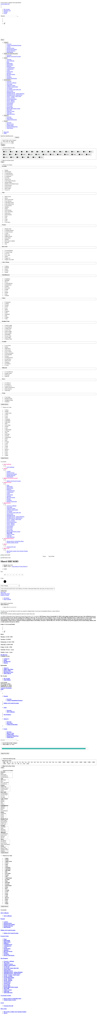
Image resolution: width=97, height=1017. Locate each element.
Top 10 (8, 552)
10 (44, 151)
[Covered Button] (5, 793)
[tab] (50, 466)
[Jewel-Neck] (4, 831)
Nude (6, 446)
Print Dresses (8, 210)
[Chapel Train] (4, 823)
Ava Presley (9, 511)
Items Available (7, 599)
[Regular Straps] (4, 848)
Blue (6, 423)
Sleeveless (7, 390)
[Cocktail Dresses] (7, 777)
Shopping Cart (7, 10)
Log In (5, 13)
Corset (6, 233)
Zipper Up (7, 258)
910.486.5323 (4, 654)
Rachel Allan (10, 530)
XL (35, 157)
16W (31, 154)
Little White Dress (9, 204)
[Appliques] (4, 807)
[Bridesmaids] (7, 774)
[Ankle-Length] (4, 820)
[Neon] (2, 802)
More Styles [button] (4, 1008)
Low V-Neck (8, 351)
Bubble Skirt (8, 229)
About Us (6, 668)
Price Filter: (6, 141)
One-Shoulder (8, 354)
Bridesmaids (8, 171)
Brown (7, 449)
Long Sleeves (8, 386)
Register (6, 12)
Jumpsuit (9, 496)
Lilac (6, 428)
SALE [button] (2, 1002)
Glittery (7, 266)
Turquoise (7, 419)
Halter (6, 347)
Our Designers (7, 714)
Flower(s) (7, 288)
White (6, 455)
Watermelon (8, 437)
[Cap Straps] (4, 847)
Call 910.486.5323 (5, 4)
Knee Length (8, 333)
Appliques (7, 279)
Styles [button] (5, 707)
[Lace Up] (5, 796)
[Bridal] (7, 773)
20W (45, 154)
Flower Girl (8, 179)
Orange (7, 441)
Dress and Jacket (9, 199)
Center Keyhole (9, 232)
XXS (6, 157)
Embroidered (8, 285)
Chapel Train (8, 328)
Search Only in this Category (9, 140)
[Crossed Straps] (5, 794)
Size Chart (3, 592)
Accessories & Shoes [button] (6, 995)
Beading (7, 280)
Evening (7, 177)
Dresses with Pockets (12, 501)
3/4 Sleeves (8, 384)
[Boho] (5, 781)
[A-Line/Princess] (4, 833)
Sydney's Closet (10, 534)
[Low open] (5, 797)
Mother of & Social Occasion (14, 481)
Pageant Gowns (10, 472)
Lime (6, 416)
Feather (7, 286)
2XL (41, 157)
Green (6, 414)
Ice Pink (7, 431)
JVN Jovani (9, 528)
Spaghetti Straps (9, 400)
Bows (6, 282)
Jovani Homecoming (12, 522)
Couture (9, 471)
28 (5, 154)
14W (24, 154)
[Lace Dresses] (5, 784)
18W (38, 154)
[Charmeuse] (3, 813)
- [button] (4, 465)
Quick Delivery (23, 566)
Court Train (8, 330)
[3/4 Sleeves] (5, 841)
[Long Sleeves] (5, 843)
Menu (2, 39)
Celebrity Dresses (9, 230)
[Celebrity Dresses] (5, 788)
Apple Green (8, 413)
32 (17, 154)
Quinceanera (8, 187)
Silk (6, 315)
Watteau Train (8, 339)
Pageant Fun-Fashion (12, 474)
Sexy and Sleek (9, 211)
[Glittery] (2, 800)
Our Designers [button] (4, 958)
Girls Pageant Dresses (10, 180)
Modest (7, 207)
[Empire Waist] (4, 835)
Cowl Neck (8, 345)
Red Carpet (8, 188)
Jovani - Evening (11, 520)
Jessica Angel (10, 514)
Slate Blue (7, 422)
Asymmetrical (8, 327)
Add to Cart (3, 591)
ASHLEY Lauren (11, 508)
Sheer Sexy (8, 213)
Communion (8, 176)
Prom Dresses (8, 185)
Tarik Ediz (9, 535)
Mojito (6, 411)
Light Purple (8, 429)
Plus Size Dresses (11, 497)
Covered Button (9, 250)
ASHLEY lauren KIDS (12, 509)
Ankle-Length (8, 325)
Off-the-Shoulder (9, 353)
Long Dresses (8, 205)
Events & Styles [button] (5, 936)
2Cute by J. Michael (11, 505)
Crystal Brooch (8, 283)
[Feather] (3, 816)
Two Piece (7, 222)
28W (74, 154)
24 (85, 151)
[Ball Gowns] (5, 780)
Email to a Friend (5, 595)
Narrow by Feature (7, 165)
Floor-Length (8, 331)
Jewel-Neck (8, 350)
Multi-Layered (8, 236)
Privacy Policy (7, 670)
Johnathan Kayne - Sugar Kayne (14, 518)
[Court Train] (4, 824)
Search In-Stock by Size (9, 147)
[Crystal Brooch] (4, 810)
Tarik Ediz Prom (11, 537)
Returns (6, 662)
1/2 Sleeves (8, 383)
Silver (6, 454)
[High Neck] (4, 829)
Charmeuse (8, 302)
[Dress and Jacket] (5, 782)
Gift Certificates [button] (5, 913)
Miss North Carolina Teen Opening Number (17, 551)
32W (89, 154)
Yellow (7, 410)
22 (79, 151)
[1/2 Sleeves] (5, 840)
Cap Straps (7, 397)
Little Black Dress (9, 202)
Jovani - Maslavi (11, 523)
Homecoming (8, 182)
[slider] (87, 748)
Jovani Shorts (10, 526)
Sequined (7, 314)
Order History (7, 680)
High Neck (7, 348)
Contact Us (6, 658)
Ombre (6, 270)
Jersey (6, 306)
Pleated (7, 239)
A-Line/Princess (9, 371)
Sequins (7, 295)
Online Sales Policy (5, 593)
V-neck (7, 365)
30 (11, 154)
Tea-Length (8, 337)
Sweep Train (8, 336)
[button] (6, 42)
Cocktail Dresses (9, 174)
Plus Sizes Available (10, 241)
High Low (7, 235)
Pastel (6, 272)
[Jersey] (3, 817)
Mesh (6, 309)
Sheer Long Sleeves (10, 387)
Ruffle (6, 292)
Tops (6, 219)
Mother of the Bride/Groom (11, 184)
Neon (6, 269)
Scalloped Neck (9, 357)
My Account (7, 9)
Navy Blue (7, 425)
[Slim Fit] (4, 837)
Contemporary (10, 492)
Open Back (8, 238)
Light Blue (7, 420)
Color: (2, 578)
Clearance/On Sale (11, 546)
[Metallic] (2, 801)
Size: (2, 571)
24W (60, 154)
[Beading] (4, 808)
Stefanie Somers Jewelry (12, 542)
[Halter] (4, 828)
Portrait (7, 356)
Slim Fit (7, 376)
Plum (6, 438)
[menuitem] (50, 9)
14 (56, 151)
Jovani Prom (10, 527)
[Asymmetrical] (4, 821)
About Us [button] (6, 719)
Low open (7, 255)
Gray (6, 452)
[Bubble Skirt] (5, 786)
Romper (9, 498)
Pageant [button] (6, 696)
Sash (6, 294)
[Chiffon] (3, 815)
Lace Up (7, 253)
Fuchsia (7, 435)
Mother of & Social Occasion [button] (8, 930)
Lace (6, 291)
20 (73, 151)
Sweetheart (7, 363)
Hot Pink (7, 434)
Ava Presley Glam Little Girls (14, 512)
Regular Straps (8, 398)
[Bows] (4, 809)
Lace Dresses (8, 201)
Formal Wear (10, 494)
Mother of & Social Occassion (11, 703)
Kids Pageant (10, 476)
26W (67, 154)
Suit (6, 217)
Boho (6, 198)
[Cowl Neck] (4, 827)
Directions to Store (8, 672)
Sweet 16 (7, 190)
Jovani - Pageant (11, 524)
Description (6, 598)
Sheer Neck (8, 360)
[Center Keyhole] (5, 789)
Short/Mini (7, 334)
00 (12, 151)
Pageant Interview (11, 475)
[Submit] (17, 16)
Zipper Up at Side (9, 259)
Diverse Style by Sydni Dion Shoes (15, 541)
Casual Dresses (8, 173)
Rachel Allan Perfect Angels (13, 531)
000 (6, 151)
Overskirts (9, 500)
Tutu (6, 220)
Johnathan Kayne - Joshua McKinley (15, 516)
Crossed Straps (8, 252)
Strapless (7, 362)
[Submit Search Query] (17, 740)
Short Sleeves (8, 389)
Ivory (6, 444)
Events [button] (5, 729)
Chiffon (7, 303)
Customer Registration (6, 688)
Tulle (6, 318)
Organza (7, 311)
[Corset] (5, 790)
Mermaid (7, 375)
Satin (6, 312)
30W (81, 154)
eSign (2, 689)
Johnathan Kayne (11, 515)
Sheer (6, 256)
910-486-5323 (7, 661)
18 (68, 151)
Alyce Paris (9, 507)
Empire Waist (8, 373)
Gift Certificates (10, 467)
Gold (6, 447)
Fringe (6, 289)
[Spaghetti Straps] (4, 849)
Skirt (6, 216)
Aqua (6, 417)
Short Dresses (8, 214)
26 (91, 151)
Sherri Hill (9, 533)
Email (5, 660)
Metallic (7, 267)
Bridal (6, 170)
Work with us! (7, 673)
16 (62, 151)
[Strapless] (4, 851)
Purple (6, 426)
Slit (6, 244)
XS (13, 157)
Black (6, 450)
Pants (6, 208)
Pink (6, 432)
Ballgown (9, 489)
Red (6, 440)
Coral (6, 443)
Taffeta (6, 317)
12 (50, 151)
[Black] (5, 581)
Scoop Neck (8, 359)
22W (52, 154)
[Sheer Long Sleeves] (5, 844)
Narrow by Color (7, 407)
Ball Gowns (8, 196)
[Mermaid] (4, 836)
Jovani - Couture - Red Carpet (14, 519)
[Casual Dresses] (7, 776)
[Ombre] (2, 804)
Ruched (7, 242)
